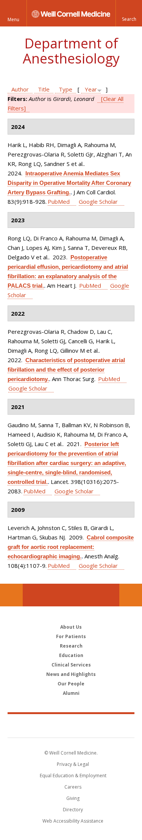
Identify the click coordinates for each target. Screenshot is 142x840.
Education (71, 655)
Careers (72, 787)
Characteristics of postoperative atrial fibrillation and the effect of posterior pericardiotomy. (66, 369)
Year (91, 89)
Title (44, 89)
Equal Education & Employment (73, 775)
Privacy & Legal (73, 764)
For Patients (71, 636)
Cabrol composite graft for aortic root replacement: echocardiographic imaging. (71, 546)
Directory (73, 809)
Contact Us (130, 595)
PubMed (59, 201)
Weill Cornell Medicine (71, 725)
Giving (73, 798)
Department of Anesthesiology (71, 51)
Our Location (11, 595)
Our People (71, 683)
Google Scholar (98, 201)
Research (71, 646)
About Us (71, 627)
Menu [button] (13, 19)
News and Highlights (71, 674)
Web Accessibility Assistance (72, 821)
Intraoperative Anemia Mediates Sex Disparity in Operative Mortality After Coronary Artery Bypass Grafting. (69, 182)
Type (65, 89)
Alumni (71, 693)
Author (20, 89)
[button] (128, 13)
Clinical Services (71, 665)
